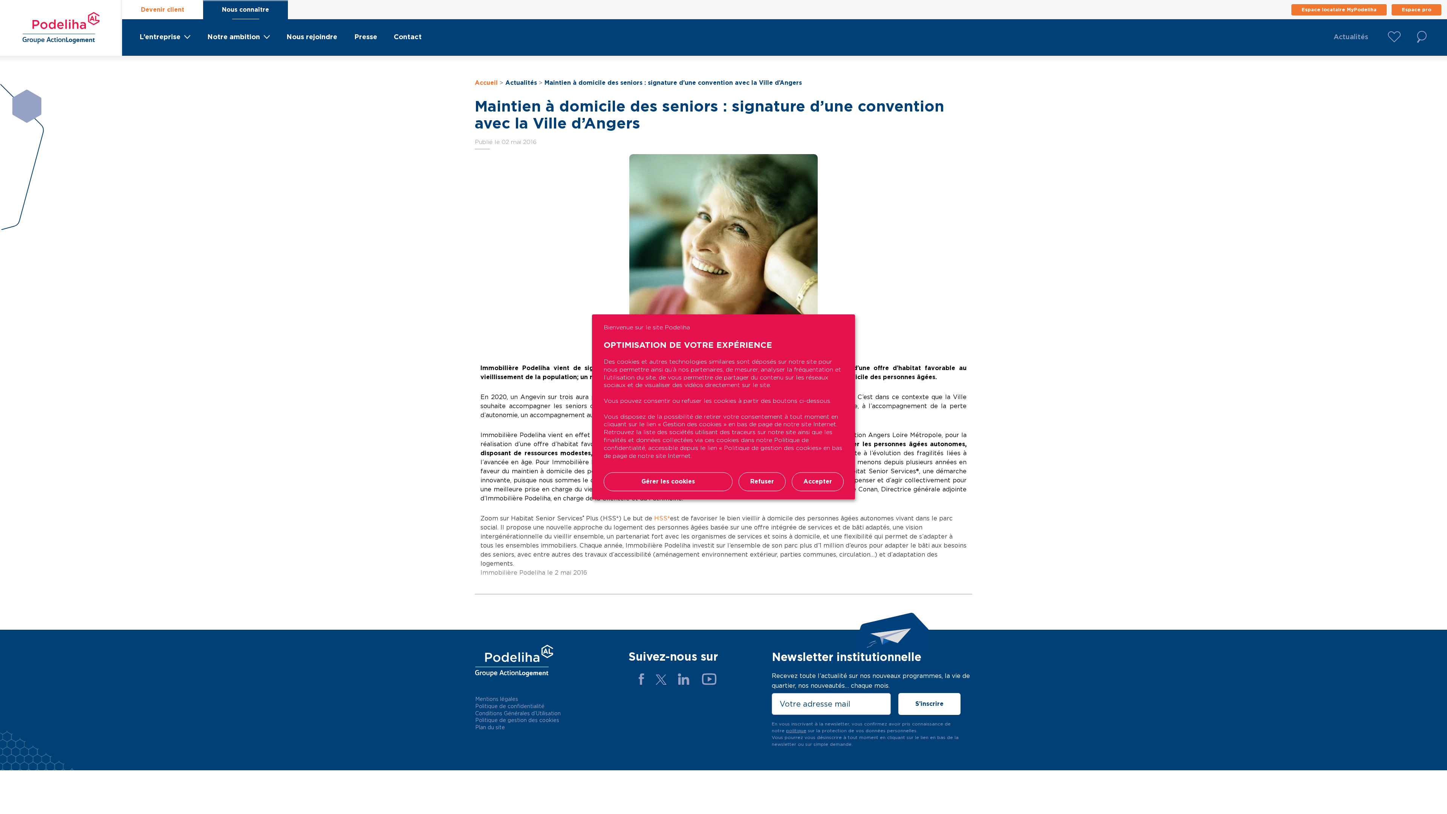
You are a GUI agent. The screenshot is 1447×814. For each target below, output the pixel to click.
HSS (662, 518)
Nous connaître (245, 9)
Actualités (1351, 37)
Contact (408, 37)
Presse (365, 37)
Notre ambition (233, 37)
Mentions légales (496, 699)
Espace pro (1416, 9)
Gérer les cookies (668, 481)
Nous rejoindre (311, 37)
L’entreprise (159, 37)
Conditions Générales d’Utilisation (518, 713)
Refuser (762, 481)
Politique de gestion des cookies (517, 720)
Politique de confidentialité (510, 706)
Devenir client (162, 9)
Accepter (817, 481)
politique (796, 730)
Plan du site (490, 727)
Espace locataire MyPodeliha (1339, 9)
